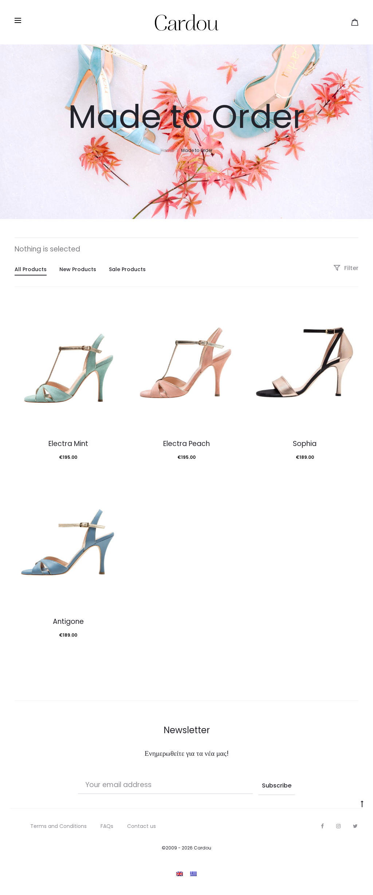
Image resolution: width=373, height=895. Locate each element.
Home (167, 150)
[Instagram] (338, 826)
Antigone (68, 621)
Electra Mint (68, 444)
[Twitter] (355, 826)
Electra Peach (186, 444)
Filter (350, 268)
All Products (31, 269)
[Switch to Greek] (193, 873)
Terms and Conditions (58, 826)
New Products (77, 269)
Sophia (305, 444)
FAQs (107, 826)
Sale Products (127, 269)
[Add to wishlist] (113, 310)
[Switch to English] (179, 873)
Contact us (141, 826)
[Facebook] (322, 826)
